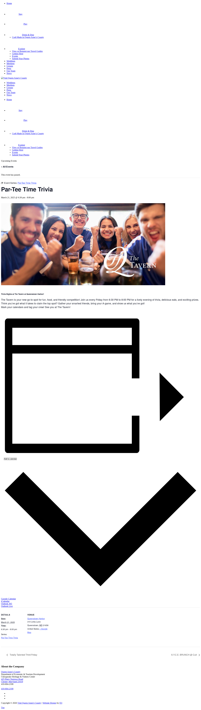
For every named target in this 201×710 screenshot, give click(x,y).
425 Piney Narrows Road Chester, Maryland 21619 (12, 680)
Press (9, 68)
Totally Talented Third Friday (23, 654)
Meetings (10, 63)
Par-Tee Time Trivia (9, 637)
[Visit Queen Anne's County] (14, 78)
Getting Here (17, 54)
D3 (60, 703)
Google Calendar (8, 599)
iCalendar (5, 601)
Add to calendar (10, 459)
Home (9, 3)
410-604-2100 (7, 689)
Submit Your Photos (20, 58)
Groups (10, 66)
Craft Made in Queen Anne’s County (28, 37)
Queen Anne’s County (10, 672)
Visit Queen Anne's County (29, 703)
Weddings (11, 61)
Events (15, 56)
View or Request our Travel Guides (27, 51)
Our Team (11, 71)
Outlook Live (7, 606)
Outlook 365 (6, 604)
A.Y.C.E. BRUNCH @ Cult (184, 654)
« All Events (7, 166)
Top (3, 707)
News (9, 73)
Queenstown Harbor (36, 618)
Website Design (49, 703)
